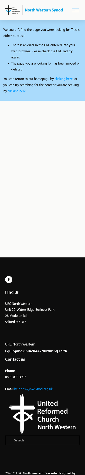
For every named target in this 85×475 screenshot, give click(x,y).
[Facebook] (8, 279)
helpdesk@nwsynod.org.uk (33, 389)
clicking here (64, 79)
